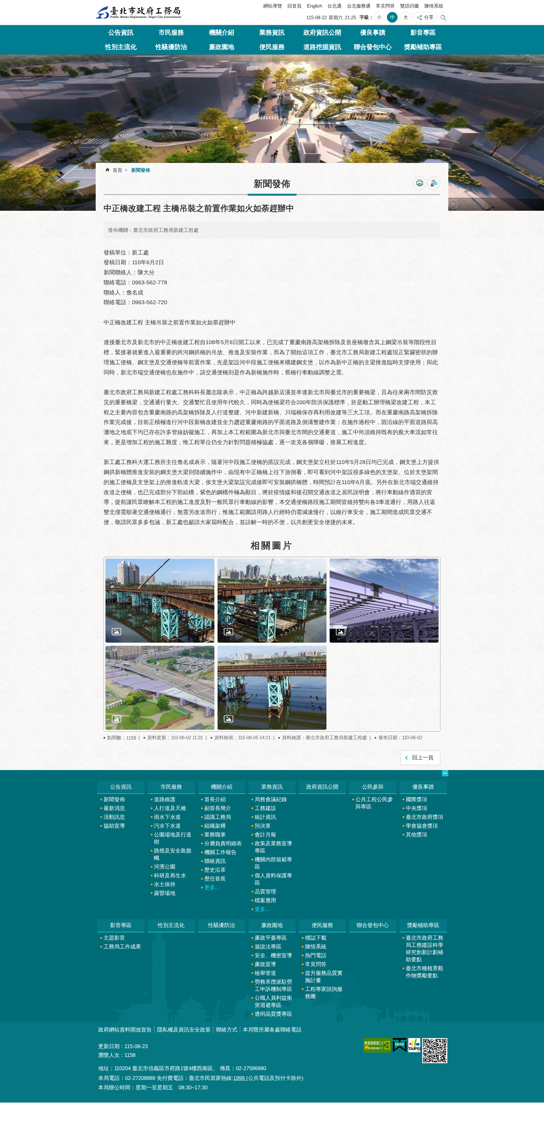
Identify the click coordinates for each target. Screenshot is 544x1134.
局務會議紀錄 (271, 799)
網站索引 (443, 17)
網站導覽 (272, 5)
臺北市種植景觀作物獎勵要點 (424, 972)
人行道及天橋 (170, 808)
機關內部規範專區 (273, 863)
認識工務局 (217, 817)
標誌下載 (315, 938)
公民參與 (372, 787)
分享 (429, 17)
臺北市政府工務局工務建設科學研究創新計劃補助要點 (424, 949)
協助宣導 (114, 826)
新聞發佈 (140, 170)
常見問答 (385, 5)
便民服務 (272, 46)
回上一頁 (423, 758)
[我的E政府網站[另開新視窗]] (399, 1045)
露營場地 (164, 893)
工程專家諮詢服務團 (324, 992)
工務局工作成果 (122, 947)
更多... (212, 888)
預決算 (263, 826)
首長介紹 (215, 799)
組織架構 (215, 826)
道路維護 (164, 799)
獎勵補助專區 (423, 46)
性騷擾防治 (171, 46)
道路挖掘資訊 (322, 46)
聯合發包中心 (373, 46)
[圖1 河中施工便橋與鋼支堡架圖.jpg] (159, 601)
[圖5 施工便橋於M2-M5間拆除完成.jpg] (272, 688)
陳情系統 (433, 5)
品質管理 (265, 892)
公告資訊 (120, 32)
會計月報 (265, 835)
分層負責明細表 (223, 843)
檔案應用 (265, 900)
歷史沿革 (215, 870)
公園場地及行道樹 (172, 838)
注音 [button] (433, 183)
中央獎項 (416, 808)
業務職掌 (215, 835)
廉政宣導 (265, 964)
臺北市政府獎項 (424, 817)
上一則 (113, 204)
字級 (364, 17)
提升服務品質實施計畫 (324, 976)
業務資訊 (272, 32)
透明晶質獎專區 (273, 1014)
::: (103, 7)
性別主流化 (121, 46)
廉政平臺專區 (271, 938)
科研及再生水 (170, 876)
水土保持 (164, 884)
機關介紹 (221, 32)
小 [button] (379, 17)
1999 (239, 1078)
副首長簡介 (217, 808)
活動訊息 (114, 817)
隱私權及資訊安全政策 (184, 1030)
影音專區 (423, 32)
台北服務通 (359, 5)
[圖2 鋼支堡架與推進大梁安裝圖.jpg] (272, 601)
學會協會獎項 (422, 826)
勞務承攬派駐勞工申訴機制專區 (273, 985)
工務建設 (265, 808)
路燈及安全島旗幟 (172, 854)
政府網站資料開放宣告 (125, 1030)
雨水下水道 (167, 817)
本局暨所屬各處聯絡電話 (272, 1030)
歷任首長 (215, 879)
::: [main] (100, 167)
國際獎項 (416, 799)
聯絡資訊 (215, 861)
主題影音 (114, 938)
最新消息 (114, 808)
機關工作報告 (220, 852)
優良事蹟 (372, 32)
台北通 (334, 5)
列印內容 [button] (419, 183)
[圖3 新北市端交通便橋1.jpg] (384, 601)
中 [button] (392, 17)
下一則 (453, 204)
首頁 (117, 170)
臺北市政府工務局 (138, 12)
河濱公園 (164, 867)
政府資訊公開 (322, 32)
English (314, 5)
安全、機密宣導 (273, 955)
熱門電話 (315, 955)
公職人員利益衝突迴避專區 (273, 1001)
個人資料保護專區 (273, 879)
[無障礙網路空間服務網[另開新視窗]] (377, 1045)
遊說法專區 (268, 947)
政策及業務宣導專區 (273, 847)
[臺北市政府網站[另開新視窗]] (414, 1045)
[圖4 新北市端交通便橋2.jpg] (159, 688)
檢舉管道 (265, 973)
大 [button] (405, 17)
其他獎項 (416, 835)
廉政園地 (221, 46)
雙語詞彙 (409, 5)
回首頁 (294, 5)
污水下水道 (167, 826)
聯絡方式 (226, 1030)
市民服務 (171, 32)
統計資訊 (265, 817)
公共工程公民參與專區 (374, 803)
